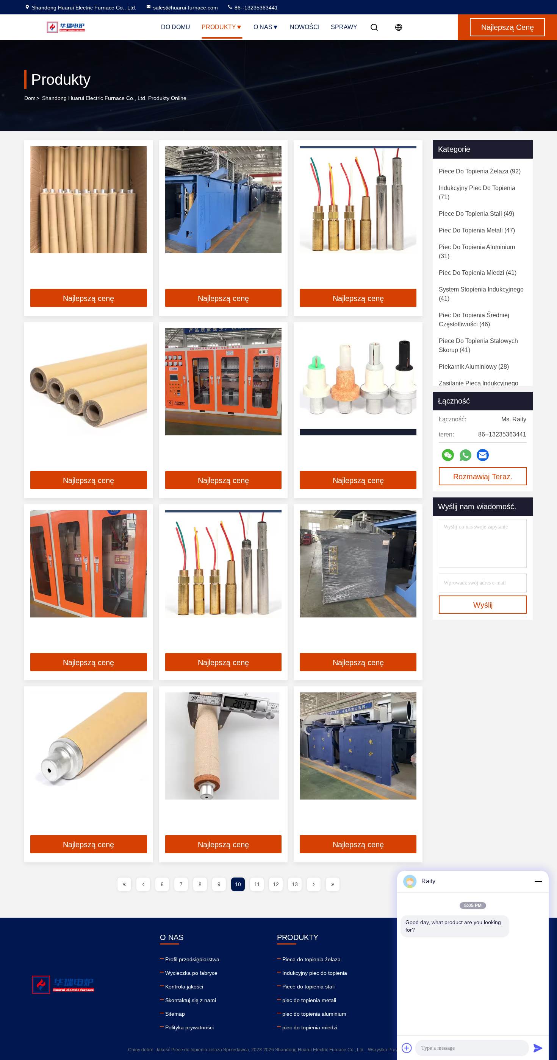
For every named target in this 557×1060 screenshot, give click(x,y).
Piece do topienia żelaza (311, 959)
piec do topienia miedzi (309, 1027)
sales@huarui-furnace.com (185, 8)
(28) (474, 366)
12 (276, 884)
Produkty (219, 27)
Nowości (304, 27)
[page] (124, 884)
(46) (474, 319)
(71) (477, 192)
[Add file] (407, 1048)
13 (295, 884)
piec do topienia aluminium (314, 1014)
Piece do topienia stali (308, 987)
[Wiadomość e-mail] (483, 455)
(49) (476, 213)
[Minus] (538, 881)
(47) (477, 230)
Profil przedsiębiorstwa (192, 959)
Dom (30, 98)
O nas (262, 27)
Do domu (175, 27)
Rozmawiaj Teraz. (483, 476)
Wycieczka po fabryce (191, 973)
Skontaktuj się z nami (190, 1000)
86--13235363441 (255, 8)
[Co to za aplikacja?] (465, 455)
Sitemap (175, 1014)
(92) (480, 171)
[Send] (538, 1048)
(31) (477, 251)
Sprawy (344, 27)
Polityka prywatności (189, 1027)
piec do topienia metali (309, 1000)
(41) (477, 273)
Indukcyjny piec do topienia (314, 973)
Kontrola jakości (184, 987)
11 (257, 884)
